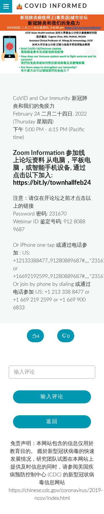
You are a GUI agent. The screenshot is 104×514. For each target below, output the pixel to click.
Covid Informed (55, 6)
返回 (52, 421)
